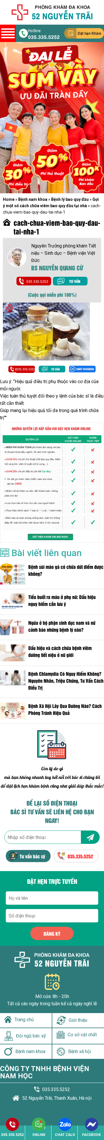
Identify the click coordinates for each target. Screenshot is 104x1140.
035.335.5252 (44, 36)
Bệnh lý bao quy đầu (70, 199)
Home (8, 199)
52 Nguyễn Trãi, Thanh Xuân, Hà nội (57, 1098)
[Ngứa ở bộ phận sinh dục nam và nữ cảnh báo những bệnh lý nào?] (12, 627)
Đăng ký (52, 933)
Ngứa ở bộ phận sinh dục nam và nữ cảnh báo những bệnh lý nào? (61, 626)
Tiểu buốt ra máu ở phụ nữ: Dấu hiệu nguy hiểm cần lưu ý (62, 600)
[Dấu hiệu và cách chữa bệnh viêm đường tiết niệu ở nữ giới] (12, 652)
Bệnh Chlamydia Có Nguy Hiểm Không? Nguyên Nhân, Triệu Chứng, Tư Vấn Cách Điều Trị (65, 680)
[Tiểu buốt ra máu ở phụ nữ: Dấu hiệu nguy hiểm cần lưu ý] (12, 601)
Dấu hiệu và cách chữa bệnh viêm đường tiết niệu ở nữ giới (60, 651)
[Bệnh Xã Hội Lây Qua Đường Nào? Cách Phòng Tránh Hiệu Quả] (12, 710)
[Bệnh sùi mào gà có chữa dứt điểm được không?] (12, 573)
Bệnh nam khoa (32, 199)
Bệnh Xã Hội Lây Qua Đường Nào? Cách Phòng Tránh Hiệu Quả (65, 709)
